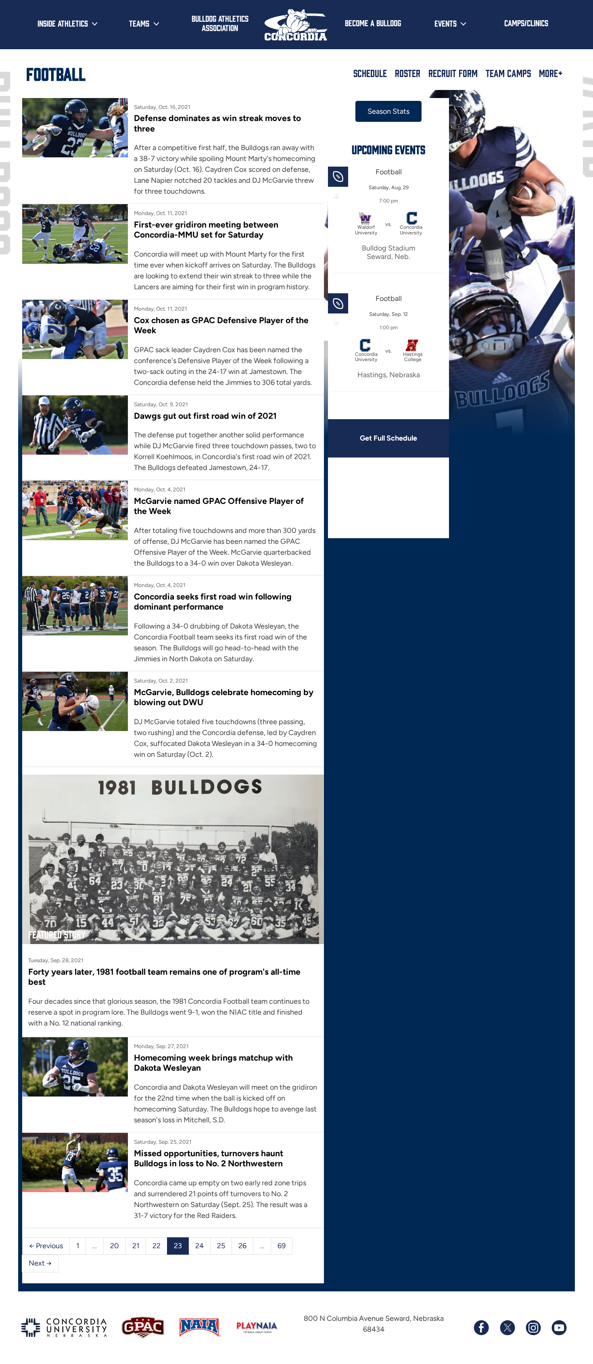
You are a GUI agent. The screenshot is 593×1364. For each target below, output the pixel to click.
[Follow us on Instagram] (533, 1328)
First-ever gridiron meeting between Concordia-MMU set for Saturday (206, 229)
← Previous (46, 1245)
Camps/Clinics (526, 22)
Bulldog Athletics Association (220, 23)
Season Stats (388, 111)
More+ (551, 73)
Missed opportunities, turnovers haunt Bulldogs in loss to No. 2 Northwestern (208, 1158)
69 (282, 1245)
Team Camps (508, 73)
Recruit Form (453, 73)
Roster (407, 73)
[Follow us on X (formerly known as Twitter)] (507, 1328)
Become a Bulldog (373, 22)
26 (242, 1245)
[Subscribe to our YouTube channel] (559, 1328)
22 (156, 1245)
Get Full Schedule (388, 438)
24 (199, 1245)
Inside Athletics (63, 23)
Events (445, 23)
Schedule (370, 73)
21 (135, 1245)
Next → (40, 1263)
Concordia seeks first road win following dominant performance (213, 601)
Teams (139, 23)
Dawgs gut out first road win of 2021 (205, 416)
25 (221, 1245)
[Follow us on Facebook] (481, 1328)
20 (114, 1245)
